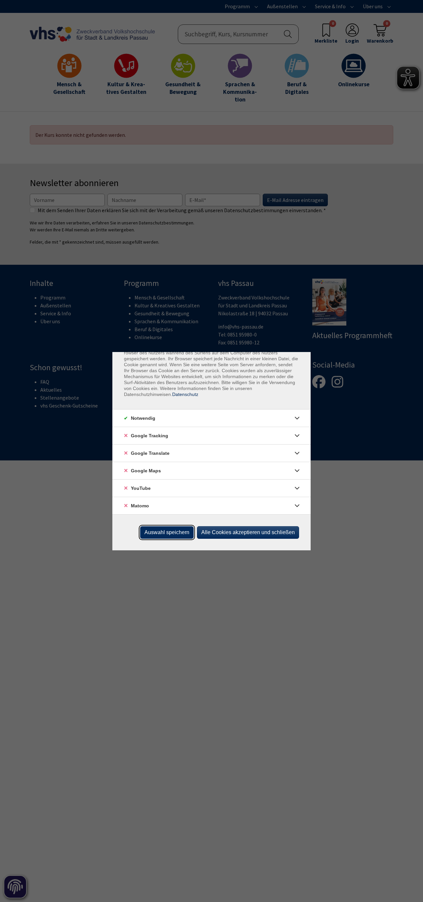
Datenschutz (185, 394)
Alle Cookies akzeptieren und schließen (248, 532)
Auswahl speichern (166, 532)
